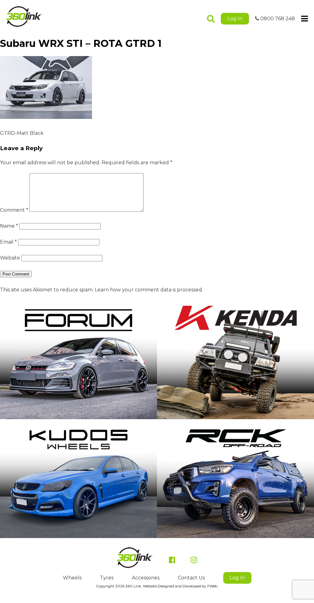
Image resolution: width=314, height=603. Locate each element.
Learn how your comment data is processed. (149, 290)
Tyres (106, 578)
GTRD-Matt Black (22, 133)
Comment (14, 210)
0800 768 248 (277, 18)
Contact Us (191, 578)
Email (8, 242)
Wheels (72, 578)
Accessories (145, 578)
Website (10, 258)
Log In (235, 18)
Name (9, 226)
